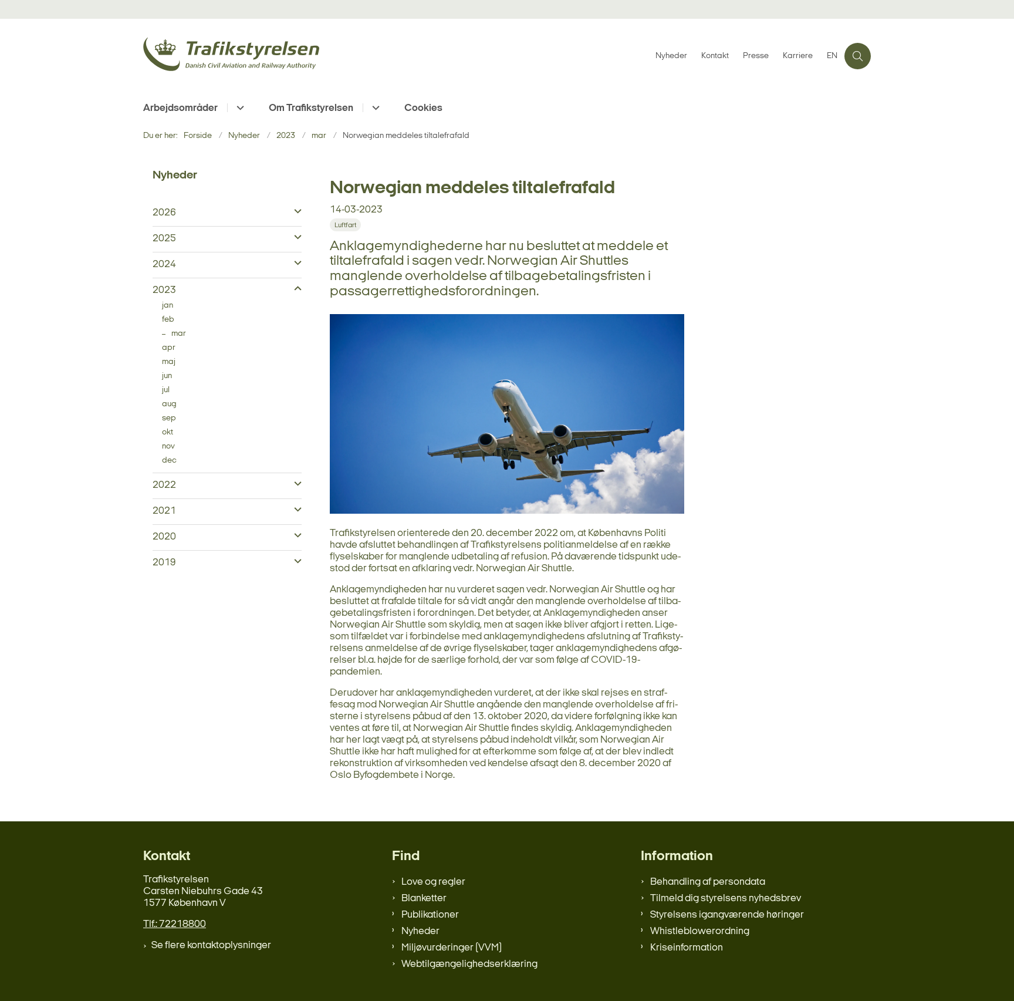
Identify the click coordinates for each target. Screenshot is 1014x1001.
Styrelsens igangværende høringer (727, 915)
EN (832, 56)
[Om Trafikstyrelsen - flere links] (374, 107)
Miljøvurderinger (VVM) (451, 948)
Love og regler (433, 882)
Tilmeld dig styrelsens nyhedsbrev (725, 899)
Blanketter (424, 899)
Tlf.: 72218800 (174, 924)
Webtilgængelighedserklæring (469, 964)
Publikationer (430, 915)
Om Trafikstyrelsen (311, 108)
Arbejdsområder (180, 108)
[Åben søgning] (857, 56)
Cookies (423, 108)
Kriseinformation (686, 948)
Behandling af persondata (707, 882)
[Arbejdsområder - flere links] (238, 107)
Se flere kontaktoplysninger (211, 946)
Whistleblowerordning (699, 931)
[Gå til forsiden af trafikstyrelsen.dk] (395, 56)
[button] (295, 212)
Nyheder (420, 931)
